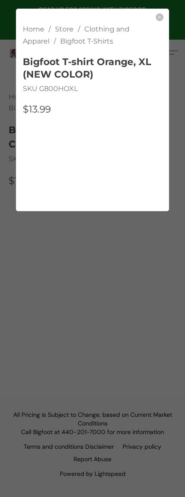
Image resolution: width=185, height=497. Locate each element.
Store (64, 29)
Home (33, 29)
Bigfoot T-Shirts (86, 41)
